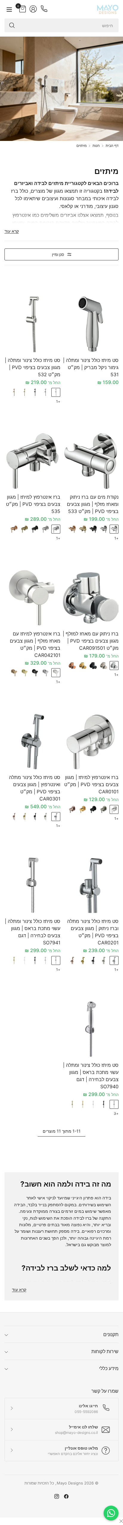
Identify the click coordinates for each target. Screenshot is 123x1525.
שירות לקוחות (105, 1351)
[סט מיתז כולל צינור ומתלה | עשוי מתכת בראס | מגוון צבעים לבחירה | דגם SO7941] (32, 885)
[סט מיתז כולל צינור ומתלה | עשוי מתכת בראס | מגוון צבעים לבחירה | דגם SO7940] (91, 1029)
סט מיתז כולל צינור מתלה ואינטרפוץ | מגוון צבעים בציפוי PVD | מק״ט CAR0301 (34, 788)
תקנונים (111, 1334)
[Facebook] (66, 1496)
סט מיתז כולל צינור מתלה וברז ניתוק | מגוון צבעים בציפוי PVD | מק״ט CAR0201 (93, 932)
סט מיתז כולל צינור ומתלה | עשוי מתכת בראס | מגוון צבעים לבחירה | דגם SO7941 (32, 932)
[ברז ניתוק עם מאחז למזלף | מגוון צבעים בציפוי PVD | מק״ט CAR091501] (91, 598)
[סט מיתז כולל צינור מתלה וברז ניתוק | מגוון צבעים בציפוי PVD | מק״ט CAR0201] (91, 885)
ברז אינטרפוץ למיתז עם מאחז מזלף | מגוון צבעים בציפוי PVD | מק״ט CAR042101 (35, 644)
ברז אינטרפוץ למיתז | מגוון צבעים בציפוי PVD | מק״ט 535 (33, 504)
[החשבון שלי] (33, 9)
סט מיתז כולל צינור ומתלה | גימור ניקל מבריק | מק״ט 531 (91, 367)
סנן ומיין (58, 254)
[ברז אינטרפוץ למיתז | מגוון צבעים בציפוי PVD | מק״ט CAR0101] (91, 741)
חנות (96, 145)
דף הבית (112, 145)
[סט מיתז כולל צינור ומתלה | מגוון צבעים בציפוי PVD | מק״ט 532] (32, 324)
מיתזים (81, 145)
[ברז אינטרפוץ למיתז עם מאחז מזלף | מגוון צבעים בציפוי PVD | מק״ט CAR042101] (32, 598)
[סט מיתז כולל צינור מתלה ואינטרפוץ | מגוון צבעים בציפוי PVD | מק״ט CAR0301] (32, 741)
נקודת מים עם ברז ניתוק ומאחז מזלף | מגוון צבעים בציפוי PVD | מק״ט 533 (93, 504)
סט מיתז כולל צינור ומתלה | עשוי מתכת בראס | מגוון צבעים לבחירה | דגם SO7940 (91, 1075)
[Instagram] (56, 1496)
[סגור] (121, 1521)
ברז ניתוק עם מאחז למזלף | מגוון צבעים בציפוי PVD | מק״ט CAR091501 (91, 641)
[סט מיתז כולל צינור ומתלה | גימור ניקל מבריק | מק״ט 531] (91, 324)
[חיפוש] (11, 25)
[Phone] (44, 9)
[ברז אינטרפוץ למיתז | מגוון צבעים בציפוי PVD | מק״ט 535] (32, 461)
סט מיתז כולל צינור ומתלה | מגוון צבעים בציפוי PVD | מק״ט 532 (32, 367)
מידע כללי (109, 1368)
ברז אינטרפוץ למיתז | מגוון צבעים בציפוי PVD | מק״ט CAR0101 (91, 784)
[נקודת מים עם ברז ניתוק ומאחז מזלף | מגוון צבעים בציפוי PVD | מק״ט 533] (91, 461)
